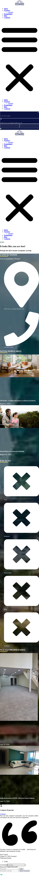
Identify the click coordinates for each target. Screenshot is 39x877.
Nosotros (7, 101)
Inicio (6, 100)
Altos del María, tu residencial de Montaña (12, 451)
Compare (3, 814)
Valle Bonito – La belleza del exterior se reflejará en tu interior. (18, 400)
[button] (19, 58)
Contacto (7, 17)
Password (3, 867)
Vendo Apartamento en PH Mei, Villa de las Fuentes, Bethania (17, 798)
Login (21, 869)
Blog (5, 107)
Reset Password (24, 871)
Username (3, 865)
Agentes (10, 103)
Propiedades (8, 105)
